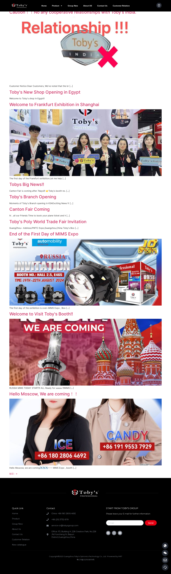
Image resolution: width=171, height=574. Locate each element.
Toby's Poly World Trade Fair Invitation (47, 221)
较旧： (13, 473)
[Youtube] (120, 533)
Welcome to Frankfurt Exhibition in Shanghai (54, 104)
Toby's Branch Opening (32, 196)
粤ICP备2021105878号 (85, 560)
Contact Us (102, 6)
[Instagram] (114, 533)
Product (55, 6)
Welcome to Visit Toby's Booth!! (41, 314)
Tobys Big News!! (26, 184)
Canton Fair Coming (29, 209)
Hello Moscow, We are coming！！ (43, 394)
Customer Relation (121, 6)
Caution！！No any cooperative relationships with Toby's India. (72, 12)
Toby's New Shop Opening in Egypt (44, 92)
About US (87, 6)
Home (44, 6)
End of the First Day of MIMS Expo (43, 234)
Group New (73, 6)
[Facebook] (108, 533)
